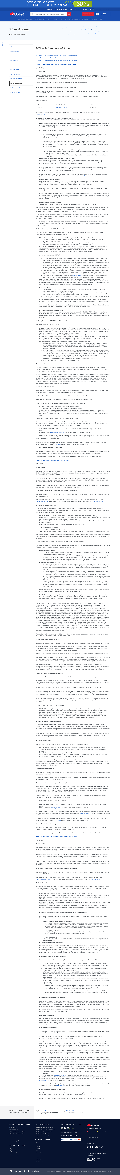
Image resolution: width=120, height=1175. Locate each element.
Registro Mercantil (14, 1149)
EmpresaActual (76, 276)
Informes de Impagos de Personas (18, 1140)
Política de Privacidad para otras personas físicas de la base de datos (58, 60)
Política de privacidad (77, 1171)
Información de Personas (42, 19)
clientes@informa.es (42, 501)
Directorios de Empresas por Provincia (44, 1127)
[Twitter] (88, 1147)
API (101, 19)
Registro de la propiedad (15, 1151)
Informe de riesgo (14, 1129)
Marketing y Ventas (57, 19)
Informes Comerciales (15, 1136)
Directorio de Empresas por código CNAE (45, 1129)
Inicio (10, 25)
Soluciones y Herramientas (89, 19)
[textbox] (33, 14)
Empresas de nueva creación (42, 1136)
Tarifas (78, 9)
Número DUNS (39, 1161)
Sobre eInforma (16, 25)
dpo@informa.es (41, 114)
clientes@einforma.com (62, 107)
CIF (36, 1151)
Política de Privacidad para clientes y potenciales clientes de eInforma (58, 55)
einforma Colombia (102, 1131)
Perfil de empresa (14, 1127)
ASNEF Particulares (40, 1147)
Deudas (38, 1157)
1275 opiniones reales (78, 1131)
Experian (38, 1144)
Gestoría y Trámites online (72, 19)
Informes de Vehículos (15, 1153)
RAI (37, 1142)
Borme (37, 1155)
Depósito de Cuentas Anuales (17, 1133)
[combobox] (33, 14)
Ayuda (71, 9)
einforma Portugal (92, 1131)
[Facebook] (90, 1147)
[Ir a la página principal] (17, 14)
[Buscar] (69, 14)
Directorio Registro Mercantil (42, 1133)
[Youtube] (96, 1147)
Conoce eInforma (50, 9)
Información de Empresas (25, 19)
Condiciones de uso (55, 1171)
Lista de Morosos (40, 1153)
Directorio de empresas (62, 9)
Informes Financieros (15, 1138)
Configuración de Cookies (105, 1171)
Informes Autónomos (15, 1142)
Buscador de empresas (15, 1155)
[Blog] (101, 1147)
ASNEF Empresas (40, 1149)
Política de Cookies (81, 176)
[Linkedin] (93, 1147)
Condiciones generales (66, 1171)
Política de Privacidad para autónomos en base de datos (54, 58)
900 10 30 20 (70, 1111)
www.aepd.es (57, 444)
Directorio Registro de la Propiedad (44, 1131)
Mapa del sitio (86, 1171)
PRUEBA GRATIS (87, 14)
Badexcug (38, 1159)
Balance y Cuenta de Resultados (17, 1131)
